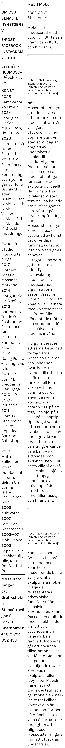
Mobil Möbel (12, 540)
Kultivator (10, 513)
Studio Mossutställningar (12, 254)
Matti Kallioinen (10, 459)
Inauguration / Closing (11, 298)
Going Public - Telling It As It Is (12, 363)
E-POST (8, 39)
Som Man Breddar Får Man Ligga (11, 384)
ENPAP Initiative (9, 402)
